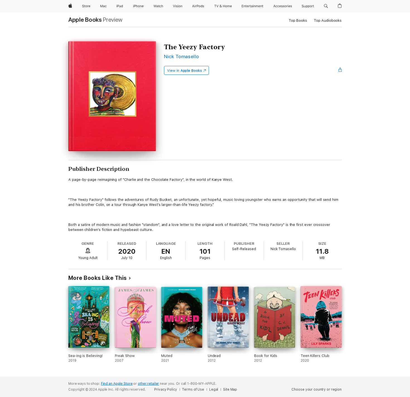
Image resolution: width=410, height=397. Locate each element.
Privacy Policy (165, 389)
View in (184, 70)
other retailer (148, 384)
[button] (326, 6)
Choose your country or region (316, 389)
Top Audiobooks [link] (328, 20)
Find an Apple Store (117, 384)
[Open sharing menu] (340, 70)
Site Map (230, 389)
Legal (213, 389)
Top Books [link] (298, 20)
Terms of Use (193, 389)
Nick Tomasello (181, 56)
